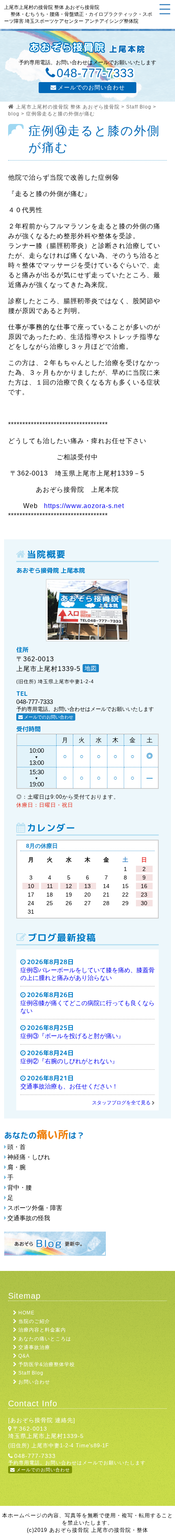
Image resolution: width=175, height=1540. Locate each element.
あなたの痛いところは (44, 1339)
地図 (91, 668)
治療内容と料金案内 (42, 1330)
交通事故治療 (34, 1347)
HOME (26, 1313)
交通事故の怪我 (28, 1217)
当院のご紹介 (34, 1321)
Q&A (24, 1356)
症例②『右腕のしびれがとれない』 (69, 1061)
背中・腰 (19, 1187)
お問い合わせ (34, 1382)
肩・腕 (16, 1167)
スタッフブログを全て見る (121, 1103)
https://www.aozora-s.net (84, 505)
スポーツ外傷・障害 (34, 1207)
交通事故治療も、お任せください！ (69, 1086)
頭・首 (16, 1146)
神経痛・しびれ (28, 1156)
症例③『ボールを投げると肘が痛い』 (72, 1035)
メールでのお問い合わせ (91, 87)
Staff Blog (31, 1373)
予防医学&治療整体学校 (46, 1364)
